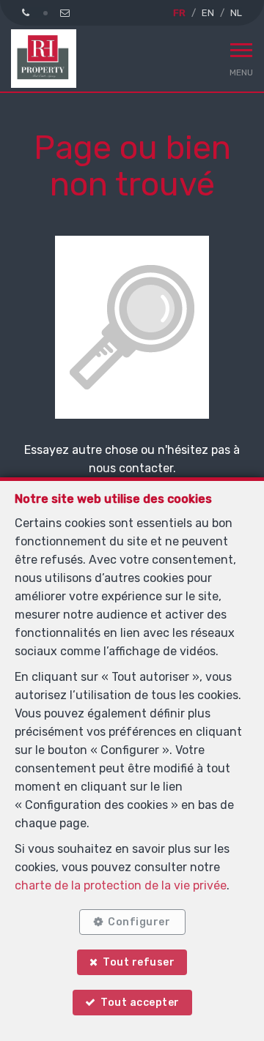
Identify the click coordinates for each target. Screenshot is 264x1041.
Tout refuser (139, 962)
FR (179, 12)
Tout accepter (140, 1002)
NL (236, 12)
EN (208, 12)
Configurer (139, 922)
